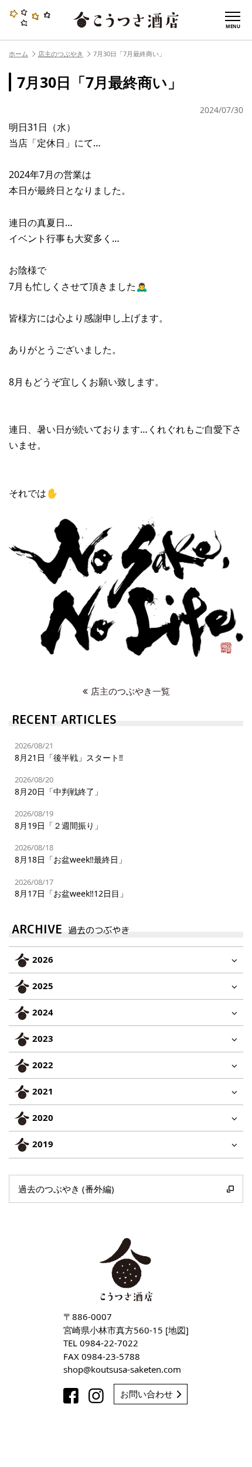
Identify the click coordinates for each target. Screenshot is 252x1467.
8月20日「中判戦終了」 (59, 785)
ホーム (18, 53)
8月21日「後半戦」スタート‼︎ (69, 751)
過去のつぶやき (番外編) (66, 1189)
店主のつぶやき (60, 53)
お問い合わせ (146, 1394)
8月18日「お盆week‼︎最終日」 (71, 853)
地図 (177, 1330)
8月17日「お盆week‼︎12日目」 (71, 888)
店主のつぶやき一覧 (130, 691)
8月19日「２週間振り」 (59, 819)
